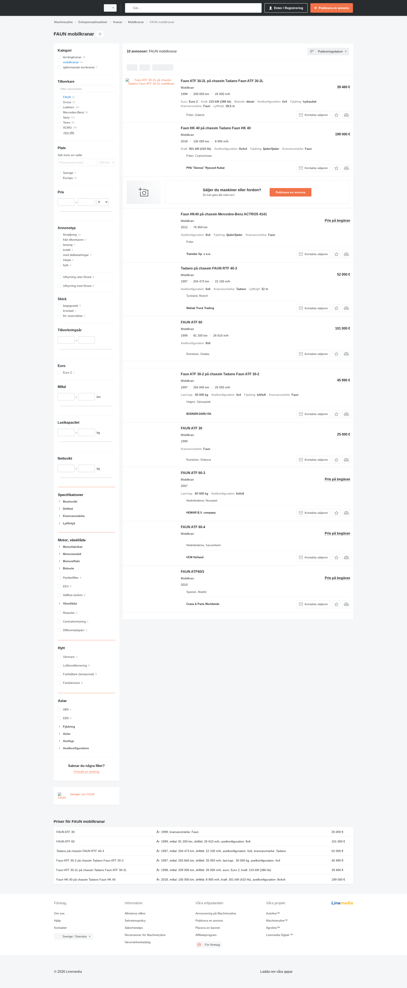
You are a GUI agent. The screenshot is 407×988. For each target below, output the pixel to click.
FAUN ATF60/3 (192, 571)
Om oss (59, 913)
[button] (336, 115)
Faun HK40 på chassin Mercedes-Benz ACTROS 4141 (224, 214)
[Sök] (129, 8)
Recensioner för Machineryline (145, 935)
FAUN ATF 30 (191, 428)
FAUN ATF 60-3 (193, 473)
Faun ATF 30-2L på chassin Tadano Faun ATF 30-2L (222, 81)
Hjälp (57, 920)
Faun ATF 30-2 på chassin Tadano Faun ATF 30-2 (220, 374)
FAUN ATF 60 (191, 322)
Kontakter (60, 927)
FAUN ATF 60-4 (193, 527)
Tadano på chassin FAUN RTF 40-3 (209, 268)
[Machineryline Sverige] (76, 8)
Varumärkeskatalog (138, 942)
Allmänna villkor (135, 913)
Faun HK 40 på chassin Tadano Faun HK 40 (216, 128)
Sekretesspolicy (135, 920)
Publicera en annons (290, 192)
